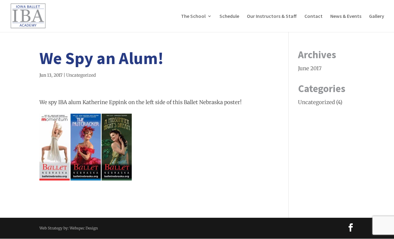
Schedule (229, 16)
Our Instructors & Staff (272, 16)
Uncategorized (81, 75)
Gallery (376, 16)
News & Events (345, 16)
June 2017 (310, 68)
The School (193, 16)
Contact (313, 16)
